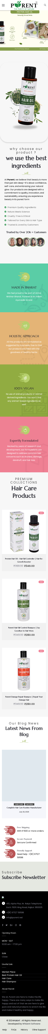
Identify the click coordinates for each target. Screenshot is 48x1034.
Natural (29, 804)
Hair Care (19, 804)
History (24, 1029)
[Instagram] (16, 925)
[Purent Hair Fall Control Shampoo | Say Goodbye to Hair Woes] (24, 601)
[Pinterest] (20, 925)
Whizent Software (31, 1023)
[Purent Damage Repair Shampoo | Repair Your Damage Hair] (24, 670)
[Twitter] (7, 925)
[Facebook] (2, 925)
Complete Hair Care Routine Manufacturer (24, 807)
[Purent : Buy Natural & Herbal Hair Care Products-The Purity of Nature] (24, 4)
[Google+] (11, 925)
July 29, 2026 (24, 812)
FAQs (13, 1029)
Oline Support (39, 1029)
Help (4, 1029)
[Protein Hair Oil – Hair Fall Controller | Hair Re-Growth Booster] (24, 532)
